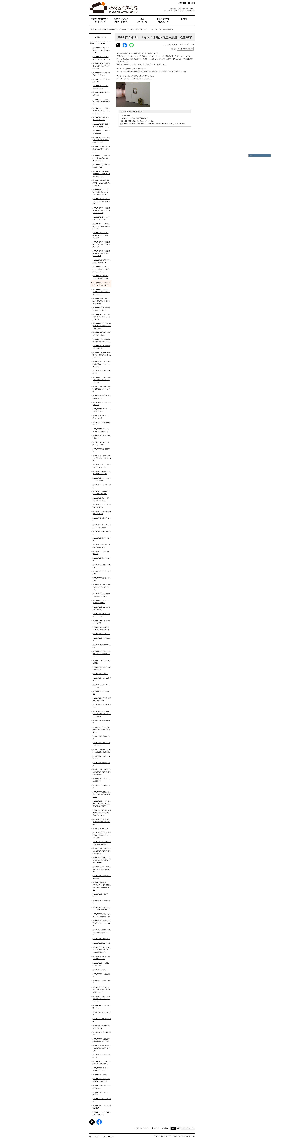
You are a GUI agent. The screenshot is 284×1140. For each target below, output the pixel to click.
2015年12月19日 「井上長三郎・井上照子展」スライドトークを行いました (101, 111)
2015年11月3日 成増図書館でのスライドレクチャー (101, 261)
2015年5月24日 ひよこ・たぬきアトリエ (101, 757)
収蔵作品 (184, 19)
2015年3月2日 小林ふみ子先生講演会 (102, 1034)
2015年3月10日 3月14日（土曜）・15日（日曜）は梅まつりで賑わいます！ (101, 990)
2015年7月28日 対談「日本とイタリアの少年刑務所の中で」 (101, 587)
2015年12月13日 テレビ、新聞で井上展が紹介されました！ (101, 149)
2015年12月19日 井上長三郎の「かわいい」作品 (101, 119)
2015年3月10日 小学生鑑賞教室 (101, 975)
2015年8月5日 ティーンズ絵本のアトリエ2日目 (102, 506)
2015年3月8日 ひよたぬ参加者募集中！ (102, 1007)
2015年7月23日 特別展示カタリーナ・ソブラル (101, 615)
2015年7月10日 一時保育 (100, 674)
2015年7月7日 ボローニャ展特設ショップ (102, 679)
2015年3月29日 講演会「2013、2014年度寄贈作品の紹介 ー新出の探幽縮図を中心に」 (102, 886)
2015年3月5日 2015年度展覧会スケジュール (101, 1027)
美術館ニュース (115, 29)
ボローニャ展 (142, 22)
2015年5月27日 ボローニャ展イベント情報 (101, 744)
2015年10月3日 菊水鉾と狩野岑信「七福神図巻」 (101, 334)
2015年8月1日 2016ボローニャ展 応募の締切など (101, 546)
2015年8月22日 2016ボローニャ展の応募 (102, 404)
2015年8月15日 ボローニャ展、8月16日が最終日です (101, 430)
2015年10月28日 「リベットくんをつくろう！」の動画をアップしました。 (101, 269)
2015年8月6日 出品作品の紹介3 (102, 486)
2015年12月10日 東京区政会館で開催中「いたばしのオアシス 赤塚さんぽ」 (101, 174)
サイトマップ (94, 1137)
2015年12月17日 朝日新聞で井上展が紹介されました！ (101, 125)
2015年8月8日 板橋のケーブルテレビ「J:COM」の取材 (102, 473)
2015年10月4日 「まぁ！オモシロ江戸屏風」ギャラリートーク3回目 (101, 317)
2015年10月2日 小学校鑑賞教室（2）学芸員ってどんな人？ (102, 340)
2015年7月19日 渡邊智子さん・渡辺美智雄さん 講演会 (101, 628)
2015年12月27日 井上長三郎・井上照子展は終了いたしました (101, 50)
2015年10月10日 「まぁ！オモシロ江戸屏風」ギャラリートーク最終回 (101, 301)
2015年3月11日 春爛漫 (99, 970)
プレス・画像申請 (121, 22)
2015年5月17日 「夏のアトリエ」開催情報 (101, 780)
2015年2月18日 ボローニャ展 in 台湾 (101, 1056)
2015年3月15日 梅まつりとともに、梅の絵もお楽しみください (101, 932)
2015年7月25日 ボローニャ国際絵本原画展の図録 (101, 602)
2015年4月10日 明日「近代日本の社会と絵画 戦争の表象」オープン (101, 869)
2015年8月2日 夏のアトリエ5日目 (101, 539)
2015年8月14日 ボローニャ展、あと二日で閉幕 (101, 444)
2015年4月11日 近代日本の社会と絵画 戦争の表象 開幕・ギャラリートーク (102, 860)
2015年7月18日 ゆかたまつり (101, 634)
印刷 (172, 49)
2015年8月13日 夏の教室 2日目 (101, 450)
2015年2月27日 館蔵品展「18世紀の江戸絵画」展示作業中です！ (102, 1048)
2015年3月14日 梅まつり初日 (101, 943)
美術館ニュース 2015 (129, 29)
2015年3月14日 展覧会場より (101, 939)
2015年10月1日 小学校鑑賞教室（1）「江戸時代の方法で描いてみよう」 (102, 355)
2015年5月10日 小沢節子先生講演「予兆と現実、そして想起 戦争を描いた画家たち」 (101, 803)
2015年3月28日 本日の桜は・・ (100, 895)
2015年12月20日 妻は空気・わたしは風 (101, 94)
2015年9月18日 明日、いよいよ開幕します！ (101, 397)
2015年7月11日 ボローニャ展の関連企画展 (101, 668)
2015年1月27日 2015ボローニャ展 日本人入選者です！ (102, 1063)
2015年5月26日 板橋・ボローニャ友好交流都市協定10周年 (101, 751)
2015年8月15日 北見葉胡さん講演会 (101, 424)
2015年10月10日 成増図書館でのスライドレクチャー (101, 309)
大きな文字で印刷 (184, 49)
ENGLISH (191, 3)
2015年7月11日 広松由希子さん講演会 (101, 662)
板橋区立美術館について (99, 19)
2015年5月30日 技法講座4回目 (101, 737)
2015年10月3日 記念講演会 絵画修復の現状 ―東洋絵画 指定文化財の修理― (102, 326)
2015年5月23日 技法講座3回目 (101, 764)
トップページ (104, 29)
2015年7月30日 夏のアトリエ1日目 (101, 579)
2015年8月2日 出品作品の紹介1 (102, 533)
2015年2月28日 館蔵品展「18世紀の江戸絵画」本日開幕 (102, 1040)
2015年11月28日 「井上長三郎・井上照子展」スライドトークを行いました (101, 210)
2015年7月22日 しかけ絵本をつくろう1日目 (101, 622)
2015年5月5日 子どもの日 (100, 828)
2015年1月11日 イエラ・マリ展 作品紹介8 (101, 1087)
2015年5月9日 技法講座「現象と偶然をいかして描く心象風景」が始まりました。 (102, 812)
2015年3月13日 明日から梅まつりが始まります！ (101, 958)
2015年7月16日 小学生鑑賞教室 (101, 639)
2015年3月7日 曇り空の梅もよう (102, 1013)
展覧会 (142, 19)
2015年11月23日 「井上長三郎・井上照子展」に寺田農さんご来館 (101, 226)
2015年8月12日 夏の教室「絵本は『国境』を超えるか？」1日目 (102, 458)
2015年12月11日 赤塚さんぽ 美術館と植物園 (101, 166)
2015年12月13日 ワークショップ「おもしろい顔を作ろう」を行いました (101, 140)
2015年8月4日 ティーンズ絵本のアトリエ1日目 (102, 513)
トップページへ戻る (161, 1128)
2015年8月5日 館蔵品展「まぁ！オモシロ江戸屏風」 (101, 493)
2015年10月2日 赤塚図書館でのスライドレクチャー (101, 347)
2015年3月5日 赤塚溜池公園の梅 (102, 1020)
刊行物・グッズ (99, 22)
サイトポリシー (109, 1137)
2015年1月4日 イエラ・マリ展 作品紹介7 (102, 1107)
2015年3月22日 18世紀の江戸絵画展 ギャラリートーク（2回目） (102, 923)
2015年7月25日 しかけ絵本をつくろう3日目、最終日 (101, 595)
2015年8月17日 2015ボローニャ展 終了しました (102, 410)
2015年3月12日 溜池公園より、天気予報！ (101, 964)
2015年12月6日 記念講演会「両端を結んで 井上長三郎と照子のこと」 (101, 183)
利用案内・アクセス (121, 19)
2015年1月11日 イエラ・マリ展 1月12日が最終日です (101, 1080)
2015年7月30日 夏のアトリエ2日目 (101, 573)
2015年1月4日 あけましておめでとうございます (102, 1113)
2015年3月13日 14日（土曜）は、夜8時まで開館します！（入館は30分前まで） (102, 950)
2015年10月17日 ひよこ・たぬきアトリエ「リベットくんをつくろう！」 (101, 292)
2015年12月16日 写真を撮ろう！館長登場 (101, 132)
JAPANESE (182, 3)
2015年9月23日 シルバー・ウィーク (101, 372)
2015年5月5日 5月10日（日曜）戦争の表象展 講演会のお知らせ (101, 822)
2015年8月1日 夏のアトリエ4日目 (101, 559)
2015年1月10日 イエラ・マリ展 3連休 (101, 1093)
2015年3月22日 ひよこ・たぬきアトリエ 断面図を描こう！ (101, 915)
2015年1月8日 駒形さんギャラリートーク (102, 1100)
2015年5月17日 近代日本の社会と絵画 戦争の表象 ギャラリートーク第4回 (102, 772)
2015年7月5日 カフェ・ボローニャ (102, 693)
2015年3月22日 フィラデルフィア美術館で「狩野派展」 (101, 909)
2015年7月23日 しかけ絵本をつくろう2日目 (101, 608)
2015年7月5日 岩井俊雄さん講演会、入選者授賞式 (102, 699)
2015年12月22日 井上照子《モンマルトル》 (100, 87)
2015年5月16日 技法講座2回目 (101, 787)
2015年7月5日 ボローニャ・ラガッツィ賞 (102, 686)
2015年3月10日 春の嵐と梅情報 (101, 982)
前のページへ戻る (143, 1128)
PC (178, 1128)
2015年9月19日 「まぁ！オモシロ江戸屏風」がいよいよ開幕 (101, 389)
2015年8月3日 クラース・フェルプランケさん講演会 (102, 526)
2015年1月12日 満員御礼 (100, 1074)
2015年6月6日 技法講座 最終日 (101, 722)
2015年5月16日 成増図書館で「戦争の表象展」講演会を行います (101, 794)
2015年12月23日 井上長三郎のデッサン (101, 80)
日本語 (251, 155)
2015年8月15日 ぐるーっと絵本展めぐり (101, 437)
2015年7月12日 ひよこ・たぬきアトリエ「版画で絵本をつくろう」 (101, 654)
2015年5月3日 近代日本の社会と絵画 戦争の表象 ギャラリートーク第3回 (102, 835)
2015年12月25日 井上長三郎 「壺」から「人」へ (101, 74)
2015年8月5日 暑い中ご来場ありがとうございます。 (102, 499)
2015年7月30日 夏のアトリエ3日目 (101, 566)
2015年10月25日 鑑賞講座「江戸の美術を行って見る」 (101, 277)
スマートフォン (188, 1128)
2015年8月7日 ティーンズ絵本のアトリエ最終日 (102, 479)
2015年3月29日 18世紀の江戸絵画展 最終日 (102, 877)
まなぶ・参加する (163, 19)
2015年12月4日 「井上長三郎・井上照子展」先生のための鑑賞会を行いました (101, 192)
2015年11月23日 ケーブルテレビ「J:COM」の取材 (101, 218)
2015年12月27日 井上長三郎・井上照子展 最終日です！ (101, 58)
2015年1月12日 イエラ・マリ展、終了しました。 (101, 1069)
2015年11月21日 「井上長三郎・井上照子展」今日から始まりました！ (101, 244)
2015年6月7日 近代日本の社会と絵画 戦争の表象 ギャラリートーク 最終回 (102, 714)
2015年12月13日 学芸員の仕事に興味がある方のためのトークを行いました (101, 158)
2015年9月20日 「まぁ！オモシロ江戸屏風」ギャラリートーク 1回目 (101, 380)
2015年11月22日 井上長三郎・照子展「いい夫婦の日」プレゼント (101, 235)
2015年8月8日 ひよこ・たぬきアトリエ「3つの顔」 (102, 466)
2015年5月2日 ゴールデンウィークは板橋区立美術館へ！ (102, 843)
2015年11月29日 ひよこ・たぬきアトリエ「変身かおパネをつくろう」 (101, 201)
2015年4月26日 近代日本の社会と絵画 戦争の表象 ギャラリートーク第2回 (102, 851)
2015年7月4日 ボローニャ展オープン (102, 706)
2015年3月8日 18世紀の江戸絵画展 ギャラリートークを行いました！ (101, 999)
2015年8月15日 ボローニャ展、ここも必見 (101, 417)
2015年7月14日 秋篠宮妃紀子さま (101, 646)
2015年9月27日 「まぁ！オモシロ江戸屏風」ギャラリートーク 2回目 (101, 364)
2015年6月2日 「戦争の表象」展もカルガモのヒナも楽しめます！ (102, 729)
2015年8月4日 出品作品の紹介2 (102, 519)
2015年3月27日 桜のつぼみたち (101, 902)
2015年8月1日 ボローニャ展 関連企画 (101, 553)
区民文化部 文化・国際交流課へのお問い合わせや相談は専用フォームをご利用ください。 (155, 124)
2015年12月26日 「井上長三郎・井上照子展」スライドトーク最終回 (101, 66)
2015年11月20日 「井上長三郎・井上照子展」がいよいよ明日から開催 (101, 253)
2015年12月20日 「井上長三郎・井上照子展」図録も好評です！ (101, 101)
